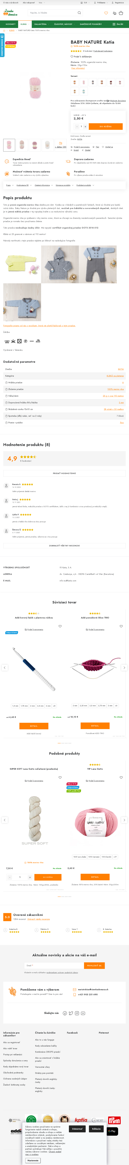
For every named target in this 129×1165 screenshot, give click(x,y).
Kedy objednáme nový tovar (16, 1066)
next (124, 668)
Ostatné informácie (42, 185)
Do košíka (106, 126)
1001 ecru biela (80, 857)
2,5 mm (40, 706)
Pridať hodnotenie (64, 473)
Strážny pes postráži (44, 1073)
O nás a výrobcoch (10, 2)
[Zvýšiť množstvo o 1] (85, 126)
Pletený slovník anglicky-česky (46, 1081)
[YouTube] (83, 1013)
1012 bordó (106, 857)
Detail (34, 726)
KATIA (79, 139)
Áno (122, 422)
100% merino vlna (115, 389)
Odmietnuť (77, 1128)
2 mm (32, 706)
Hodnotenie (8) (23, 185)
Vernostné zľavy (42, 1067)
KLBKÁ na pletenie (115, 375)
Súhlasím (96, 1128)
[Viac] (118, 24)
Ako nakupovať (29, 2)
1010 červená (93, 857)
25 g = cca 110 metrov (113, 395)
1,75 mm (24, 706)
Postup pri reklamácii (12, 1054)
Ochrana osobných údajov (15, 1078)
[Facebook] (65, 1013)
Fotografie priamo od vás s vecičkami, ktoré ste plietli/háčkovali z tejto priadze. (39, 325)
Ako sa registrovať (11, 1042)
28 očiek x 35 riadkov (114, 409)
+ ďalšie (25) (61, 147)
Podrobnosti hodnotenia (102, 51)
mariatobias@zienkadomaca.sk (93, 989)
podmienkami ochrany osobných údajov (62, 972)
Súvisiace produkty (63, 185)
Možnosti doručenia (118, 100)
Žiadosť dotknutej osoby (14, 1084)
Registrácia (119, 2)
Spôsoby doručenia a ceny (15, 1060)
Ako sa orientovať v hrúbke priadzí (47, 1059)
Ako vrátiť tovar (10, 1048)
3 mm (121, 402)
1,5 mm (15, 706)
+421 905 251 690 (88, 994)
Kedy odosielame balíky (46, 1045)
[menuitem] (10, 24)
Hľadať (79, 13)
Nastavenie (33, 1160)
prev (5, 668)
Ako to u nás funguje (44, 1039)
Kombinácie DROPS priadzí (47, 1051)
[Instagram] (77, 1013)
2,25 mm (83, 705)
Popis (8, 185)
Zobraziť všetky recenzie (64, 545)
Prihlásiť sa (94, 965)
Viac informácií (78, 68)
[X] (71, 1013)
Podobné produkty (84, 185)
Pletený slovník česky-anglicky (45, 1090)
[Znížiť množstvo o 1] (77, 126)
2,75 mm (101, 705)
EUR (86, 2)
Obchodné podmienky (13, 1072)
